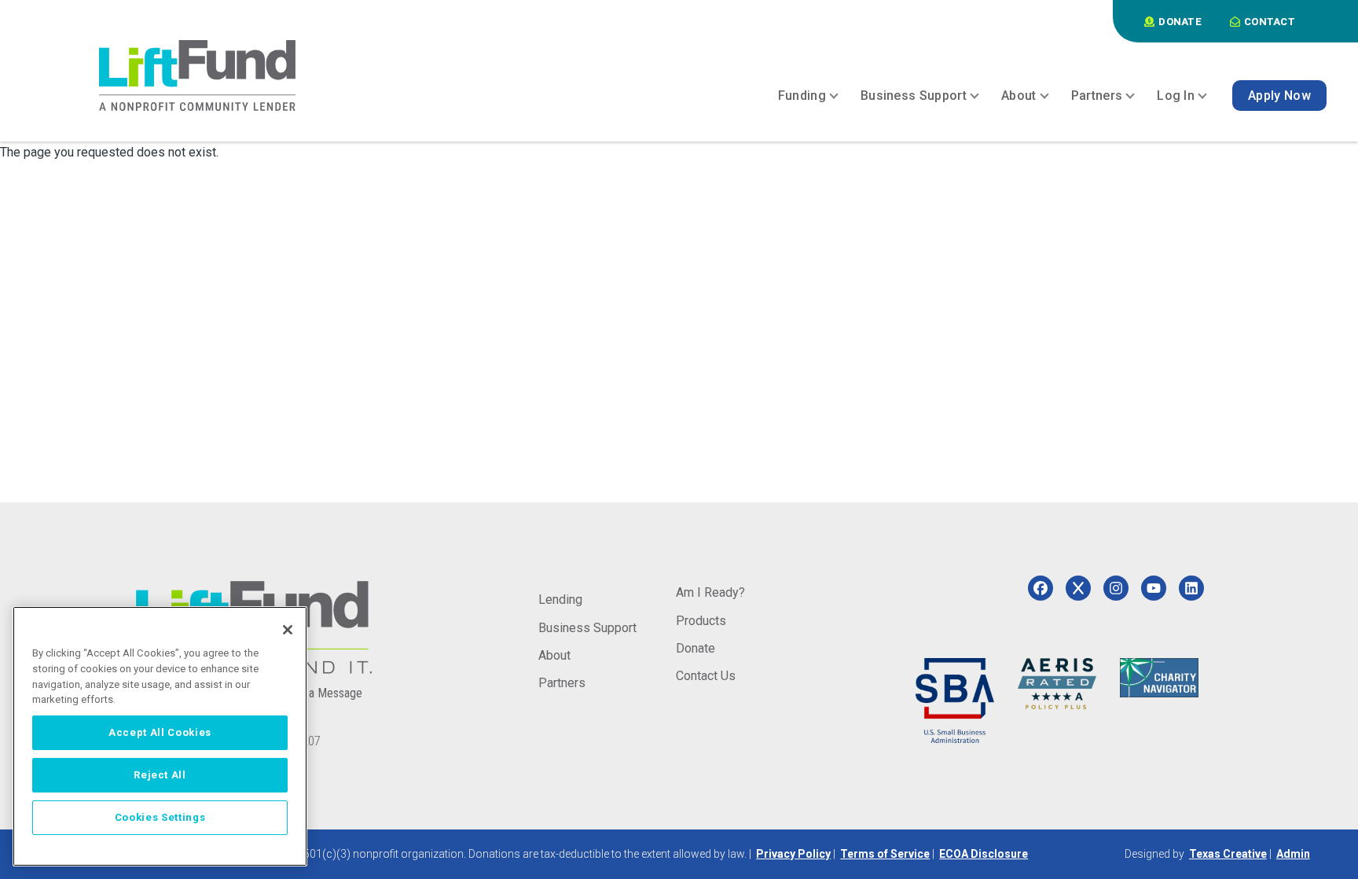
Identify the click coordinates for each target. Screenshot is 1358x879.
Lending (560, 599)
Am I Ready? (710, 592)
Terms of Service (885, 854)
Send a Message (321, 693)
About (554, 655)
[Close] (287, 629)
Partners (561, 682)
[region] (160, 736)
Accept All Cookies (159, 732)
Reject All (160, 775)
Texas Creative (1228, 854)
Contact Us (706, 675)
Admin (1293, 854)
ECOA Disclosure (983, 854)
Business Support (587, 627)
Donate (695, 648)
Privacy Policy (793, 854)
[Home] (197, 75)
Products (701, 620)
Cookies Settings (160, 817)
